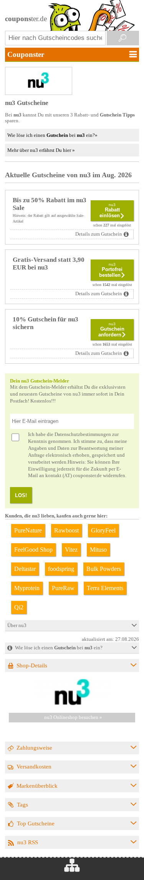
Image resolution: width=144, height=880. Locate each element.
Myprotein (27, 588)
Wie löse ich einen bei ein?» (52, 135)
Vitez (71, 549)
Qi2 (18, 607)
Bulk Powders (103, 569)
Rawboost (66, 530)
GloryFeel (103, 530)
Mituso (98, 549)
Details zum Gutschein (98, 234)
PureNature (28, 530)
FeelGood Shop (33, 549)
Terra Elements (105, 588)
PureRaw (63, 588)
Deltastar (25, 569)
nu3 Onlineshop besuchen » (73, 717)
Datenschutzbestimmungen (83, 434)
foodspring (61, 569)
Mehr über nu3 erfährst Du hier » (41, 150)
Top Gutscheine (36, 823)
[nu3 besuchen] (72, 703)
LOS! (21, 495)
